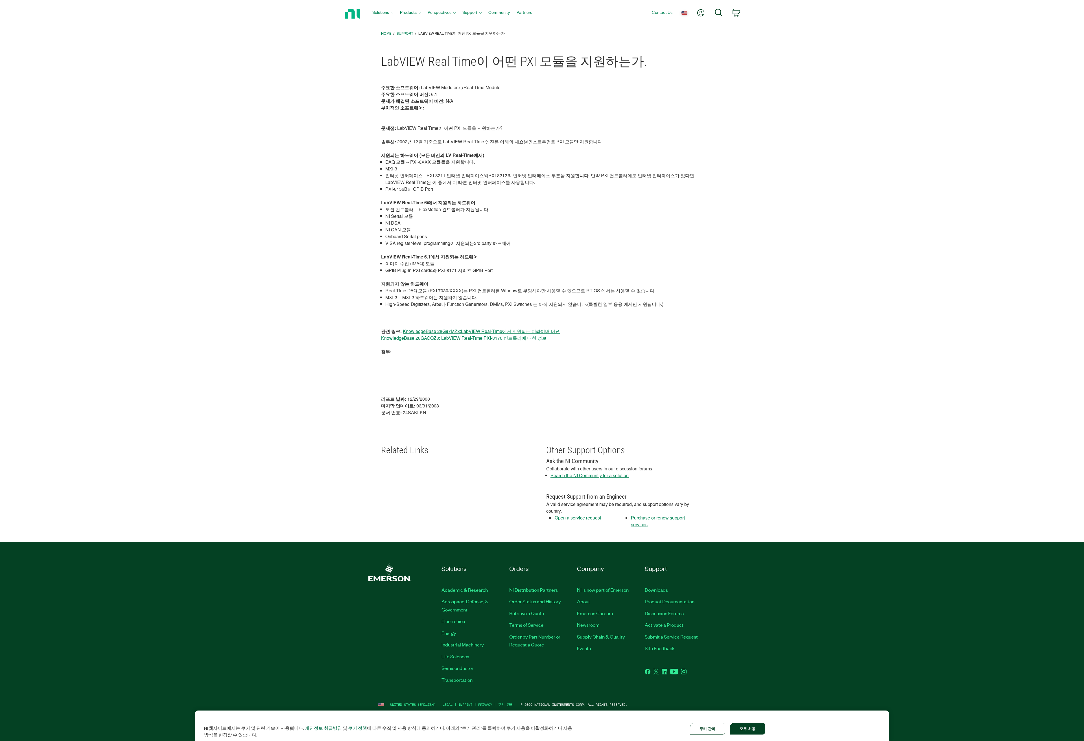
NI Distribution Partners (533, 590)
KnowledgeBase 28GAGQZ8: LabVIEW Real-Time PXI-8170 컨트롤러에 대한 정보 (464, 338)
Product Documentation (669, 601)
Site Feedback (660, 648)
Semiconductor (457, 668)
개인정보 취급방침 (323, 728)
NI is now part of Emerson (603, 590)
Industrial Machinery (463, 644)
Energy (449, 633)
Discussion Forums (664, 613)
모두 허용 (748, 728)
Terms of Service (526, 625)
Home (386, 33)
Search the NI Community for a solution (589, 475)
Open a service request (578, 517)
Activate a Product (664, 625)
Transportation (457, 680)
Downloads (656, 590)
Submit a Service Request (671, 636)
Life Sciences (455, 656)
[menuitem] (383, 14)
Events (584, 648)
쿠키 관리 (505, 704)
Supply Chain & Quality (601, 636)
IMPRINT (465, 704)
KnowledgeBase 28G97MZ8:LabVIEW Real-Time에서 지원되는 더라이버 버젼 (481, 331)
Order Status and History (535, 601)
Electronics (453, 621)
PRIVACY (485, 704)
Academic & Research (465, 590)
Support (405, 33)
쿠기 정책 (357, 728)
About (583, 601)
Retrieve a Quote (526, 613)
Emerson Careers (595, 613)
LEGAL (448, 704)
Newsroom (588, 625)
